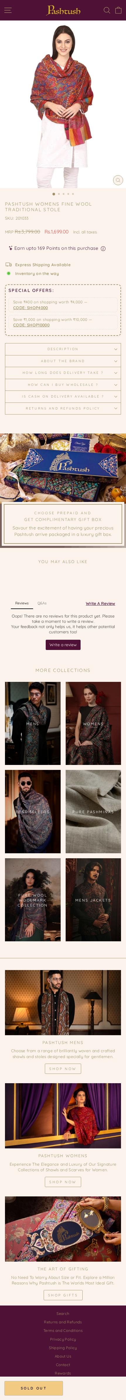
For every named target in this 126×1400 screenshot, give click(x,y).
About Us (63, 1356)
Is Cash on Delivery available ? (63, 396)
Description (63, 349)
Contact (63, 1364)
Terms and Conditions (63, 1330)
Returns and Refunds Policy (63, 408)
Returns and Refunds (63, 1322)
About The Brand (63, 361)
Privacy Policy (63, 1339)
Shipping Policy (63, 1347)
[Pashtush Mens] (63, 1002)
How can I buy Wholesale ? (63, 385)
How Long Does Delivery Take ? (63, 373)
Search (63, 1313)
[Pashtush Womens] (63, 1115)
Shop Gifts (63, 1295)
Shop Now (63, 1069)
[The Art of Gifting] (63, 1229)
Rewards (63, 1373)
